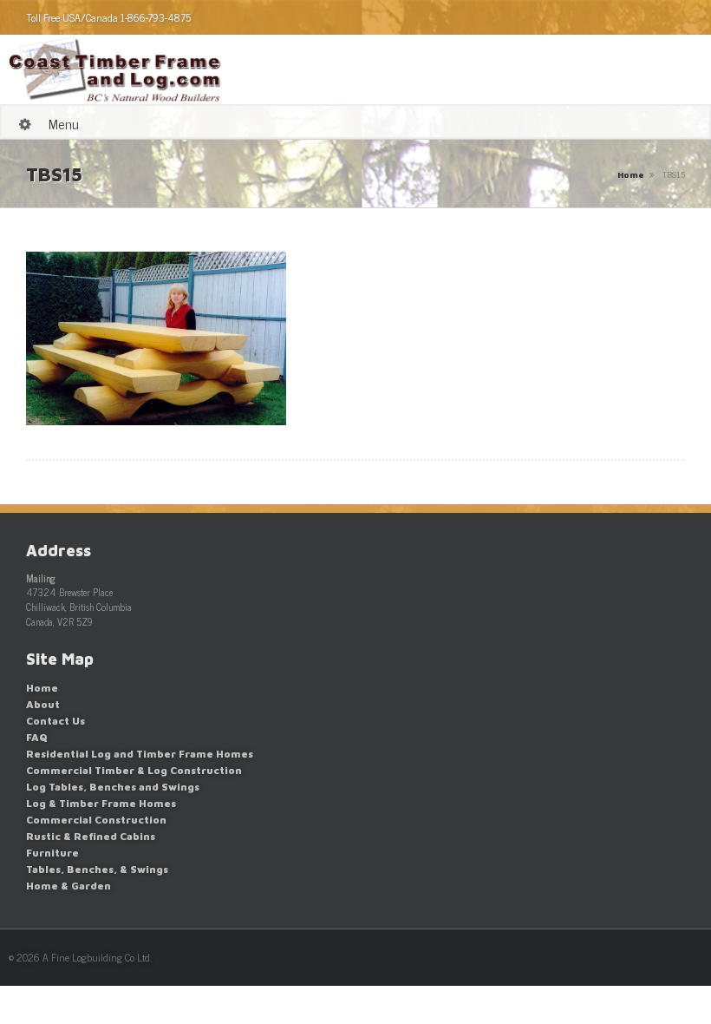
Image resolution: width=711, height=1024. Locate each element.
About (43, 704)
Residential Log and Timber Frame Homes (139, 753)
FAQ (37, 737)
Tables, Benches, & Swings (97, 869)
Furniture (52, 852)
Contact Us (55, 720)
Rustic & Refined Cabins (90, 836)
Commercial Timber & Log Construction (134, 770)
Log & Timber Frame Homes (101, 803)
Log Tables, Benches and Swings (112, 786)
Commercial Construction (96, 819)
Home (630, 174)
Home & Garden (68, 885)
